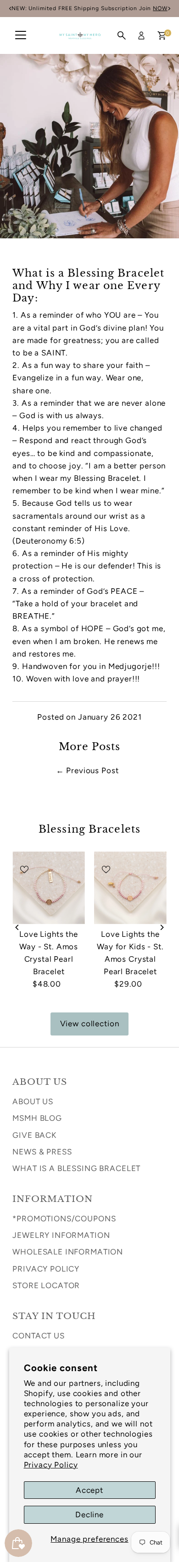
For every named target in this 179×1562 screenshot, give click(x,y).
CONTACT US (38, 1335)
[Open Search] (121, 35)
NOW (29, 8)
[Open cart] (162, 35)
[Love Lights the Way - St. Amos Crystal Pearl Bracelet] (48, 888)
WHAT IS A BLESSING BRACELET (76, 1168)
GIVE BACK (34, 1135)
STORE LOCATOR (46, 1285)
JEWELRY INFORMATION (61, 1235)
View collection (89, 1023)
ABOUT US (32, 1101)
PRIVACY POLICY (45, 1268)
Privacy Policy (51, 1464)
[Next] (161, 927)
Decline (89, 1514)
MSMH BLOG (37, 1118)
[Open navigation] (20, 35)
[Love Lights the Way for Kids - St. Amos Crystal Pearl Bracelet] (130, 888)
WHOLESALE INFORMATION (67, 1251)
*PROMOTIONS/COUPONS (64, 1218)
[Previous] (17, 927)
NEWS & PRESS (42, 1151)
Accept (89, 1490)
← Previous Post (87, 770)
